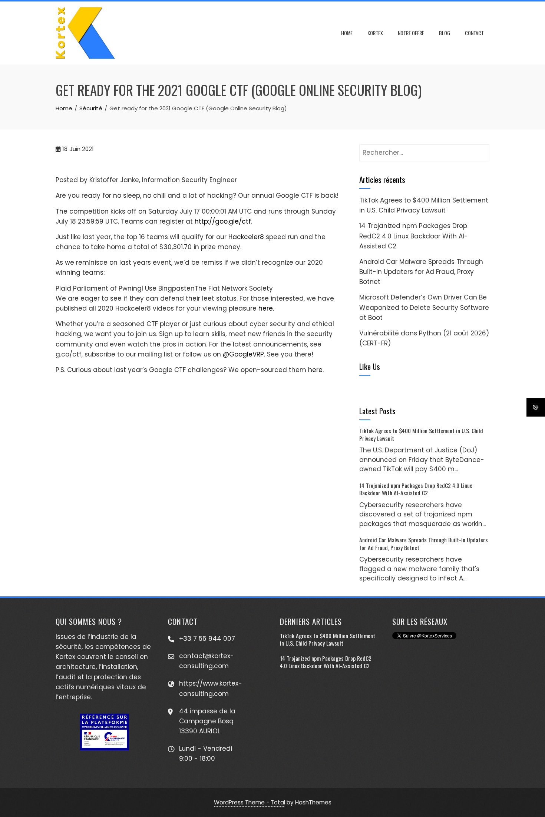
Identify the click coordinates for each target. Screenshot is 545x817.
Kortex (375, 33)
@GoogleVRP (243, 354)
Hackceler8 (246, 236)
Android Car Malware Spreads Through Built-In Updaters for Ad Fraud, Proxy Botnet (421, 271)
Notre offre (411, 33)
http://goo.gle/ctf (223, 221)
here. (266, 308)
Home (347, 33)
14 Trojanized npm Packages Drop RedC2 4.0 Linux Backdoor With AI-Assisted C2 (413, 235)
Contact (474, 33)
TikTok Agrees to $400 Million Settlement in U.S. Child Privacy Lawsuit (421, 434)
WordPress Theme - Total (249, 802)
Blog (444, 33)
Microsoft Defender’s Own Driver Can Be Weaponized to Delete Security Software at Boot (424, 307)
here (315, 369)
